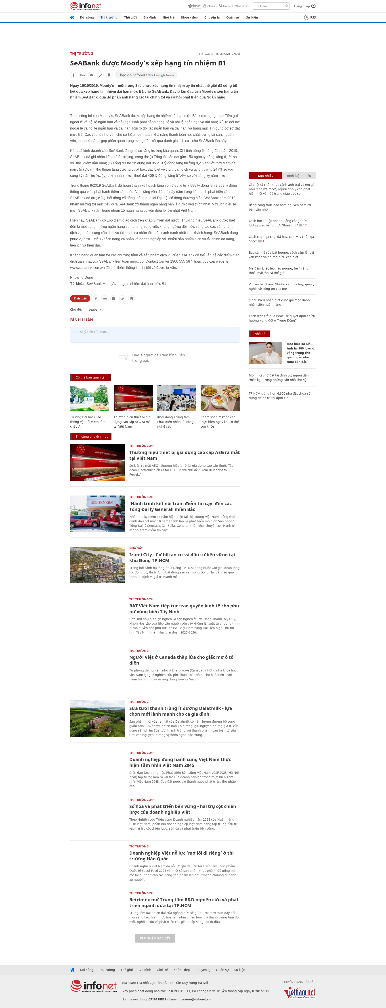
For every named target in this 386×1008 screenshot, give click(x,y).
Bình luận (80, 298)
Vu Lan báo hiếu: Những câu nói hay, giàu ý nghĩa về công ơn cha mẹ (281, 286)
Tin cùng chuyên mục (92, 436)
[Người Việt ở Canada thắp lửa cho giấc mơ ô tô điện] (97, 667)
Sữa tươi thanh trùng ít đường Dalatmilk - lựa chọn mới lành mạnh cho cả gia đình (180, 711)
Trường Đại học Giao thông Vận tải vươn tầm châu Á (87, 422)
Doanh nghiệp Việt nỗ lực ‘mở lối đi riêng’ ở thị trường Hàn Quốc (181, 856)
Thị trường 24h (142, 446)
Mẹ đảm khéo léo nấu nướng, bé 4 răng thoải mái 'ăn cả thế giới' (278, 270)
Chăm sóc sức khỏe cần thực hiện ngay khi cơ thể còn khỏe (220, 422)
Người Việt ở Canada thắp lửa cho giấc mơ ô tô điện (181, 660)
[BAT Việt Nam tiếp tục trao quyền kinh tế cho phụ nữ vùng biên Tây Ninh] (97, 616)
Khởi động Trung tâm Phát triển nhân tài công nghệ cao (175, 422)
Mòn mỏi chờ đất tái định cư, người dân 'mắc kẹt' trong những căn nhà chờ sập (279, 377)
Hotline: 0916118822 (236, 6)
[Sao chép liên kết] (100, 75)
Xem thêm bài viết (155, 938)
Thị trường (109, 17)
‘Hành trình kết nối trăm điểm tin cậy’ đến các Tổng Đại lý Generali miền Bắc (180, 506)
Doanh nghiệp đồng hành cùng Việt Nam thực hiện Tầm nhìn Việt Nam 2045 (180, 762)
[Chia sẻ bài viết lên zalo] (82, 75)
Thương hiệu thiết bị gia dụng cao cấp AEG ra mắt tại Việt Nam (133, 422)
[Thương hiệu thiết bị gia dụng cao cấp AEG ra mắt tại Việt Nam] (133, 398)
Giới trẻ (168, 17)
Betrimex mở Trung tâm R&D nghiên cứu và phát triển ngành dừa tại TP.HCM (184, 902)
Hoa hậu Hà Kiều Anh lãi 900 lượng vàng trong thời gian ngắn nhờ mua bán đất (300, 353)
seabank (95, 309)
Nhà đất (136, 548)
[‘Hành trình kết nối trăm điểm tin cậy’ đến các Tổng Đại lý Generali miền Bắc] (97, 514)
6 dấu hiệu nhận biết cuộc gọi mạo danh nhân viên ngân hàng (279, 302)
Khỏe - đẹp (189, 17)
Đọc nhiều (265, 176)
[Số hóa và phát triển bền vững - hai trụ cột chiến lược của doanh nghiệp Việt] (97, 816)
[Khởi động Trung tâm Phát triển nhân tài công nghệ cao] (176, 398)
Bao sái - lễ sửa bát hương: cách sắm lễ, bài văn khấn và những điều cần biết (281, 254)
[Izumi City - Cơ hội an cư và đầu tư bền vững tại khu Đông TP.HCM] (97, 565)
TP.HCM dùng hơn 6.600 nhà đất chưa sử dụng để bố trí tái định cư (279, 395)
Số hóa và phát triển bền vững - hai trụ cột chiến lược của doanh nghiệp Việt (182, 809)
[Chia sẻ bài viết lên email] (91, 75)
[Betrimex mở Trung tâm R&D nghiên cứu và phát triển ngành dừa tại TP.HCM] (97, 910)
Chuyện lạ (212, 17)
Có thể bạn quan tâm (91, 377)
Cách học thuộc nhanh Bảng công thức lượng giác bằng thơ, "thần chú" (278, 223)
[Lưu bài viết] (109, 75)
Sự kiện (252, 17)
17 (304, 225)
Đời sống (87, 17)
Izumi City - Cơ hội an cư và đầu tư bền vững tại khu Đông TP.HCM (182, 557)
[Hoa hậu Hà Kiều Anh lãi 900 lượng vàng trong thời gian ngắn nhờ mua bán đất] (265, 353)
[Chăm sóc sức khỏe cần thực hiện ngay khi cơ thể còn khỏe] (220, 398)
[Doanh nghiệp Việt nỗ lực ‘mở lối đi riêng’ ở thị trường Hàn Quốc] (97, 863)
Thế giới (130, 17)
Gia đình (149, 17)
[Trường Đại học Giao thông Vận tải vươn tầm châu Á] (89, 398)
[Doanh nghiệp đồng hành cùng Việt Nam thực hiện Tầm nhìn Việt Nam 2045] (97, 769)
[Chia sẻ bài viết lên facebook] (73, 75)
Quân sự (232, 17)
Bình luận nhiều (299, 176)
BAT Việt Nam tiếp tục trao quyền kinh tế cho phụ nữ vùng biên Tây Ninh (184, 609)
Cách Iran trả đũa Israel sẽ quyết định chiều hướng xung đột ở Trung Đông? (282, 318)
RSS (313, 17)
